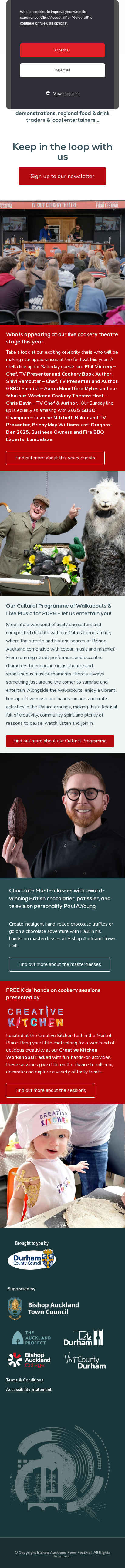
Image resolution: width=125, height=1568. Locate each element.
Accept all (62, 50)
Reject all (62, 70)
